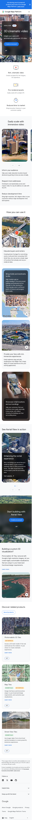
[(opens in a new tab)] (5, 801)
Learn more (20, 6)
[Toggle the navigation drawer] (29, 12)
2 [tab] (16, 486)
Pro (14, 25)
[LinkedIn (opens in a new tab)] (3, 780)
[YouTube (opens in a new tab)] (11, 780)
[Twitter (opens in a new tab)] (7, 780)
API (7, 658)
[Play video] (29, 59)
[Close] (30, 4)
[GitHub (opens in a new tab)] (16, 780)
